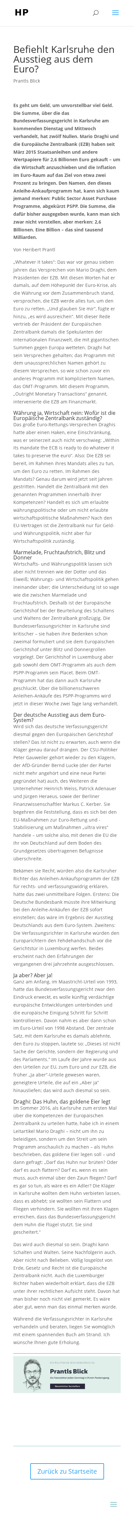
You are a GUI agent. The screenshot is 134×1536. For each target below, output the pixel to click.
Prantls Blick (26, 81)
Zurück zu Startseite (67, 1471)
